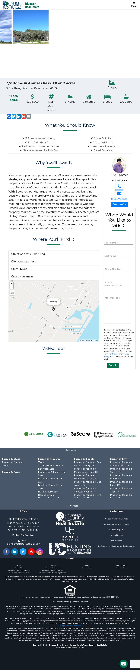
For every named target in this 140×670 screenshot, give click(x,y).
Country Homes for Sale (51, 465)
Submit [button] (113, 365)
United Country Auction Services (116, 524)
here (111, 359)
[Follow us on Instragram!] (39, 551)
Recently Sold (121, 568)
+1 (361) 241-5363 (29, 529)
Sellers (87, 565)
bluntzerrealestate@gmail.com (23, 544)
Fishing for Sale (46, 468)
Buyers (53, 565)
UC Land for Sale (116, 535)
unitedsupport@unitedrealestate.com (106, 611)
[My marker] (54, 308)
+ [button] (11, 283)
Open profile (119, 204)
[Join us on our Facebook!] (6, 551)
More (75, 505)
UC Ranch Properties (116, 530)
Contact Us (19, 568)
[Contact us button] (123, 664)
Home (19, 565)
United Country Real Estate (116, 519)
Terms (96, 340)
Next (134, 43)
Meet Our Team (121, 565)
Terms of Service (111, 354)
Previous (5, 43)
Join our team (116, 541)
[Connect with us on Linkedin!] (14, 551)
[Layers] (12, 292)
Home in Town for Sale (50, 498)
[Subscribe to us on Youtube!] (31, 551)
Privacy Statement (53, 568)
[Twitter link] (23, 551)
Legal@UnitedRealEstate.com (70, 626)
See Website (120, 199)
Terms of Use (87, 568)
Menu (134, 6)
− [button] (11, 287)
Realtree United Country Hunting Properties (116, 546)
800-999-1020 (112, 597)
